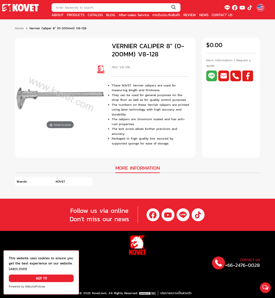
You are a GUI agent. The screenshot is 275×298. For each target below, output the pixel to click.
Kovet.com (99, 293)
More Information (137, 168)
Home (19, 28)
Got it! (41, 278)
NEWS (203, 14)
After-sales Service (133, 14)
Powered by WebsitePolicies (27, 286)
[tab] (137, 168)
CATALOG (95, 14)
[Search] (173, 7)
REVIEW (189, 14)
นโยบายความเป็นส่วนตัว (175, 293)
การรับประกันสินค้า (166, 14)
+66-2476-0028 (242, 265)
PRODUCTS (75, 14)
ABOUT (58, 14)
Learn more (18, 268)
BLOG (110, 14)
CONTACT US (222, 14)
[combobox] (116, 7)
